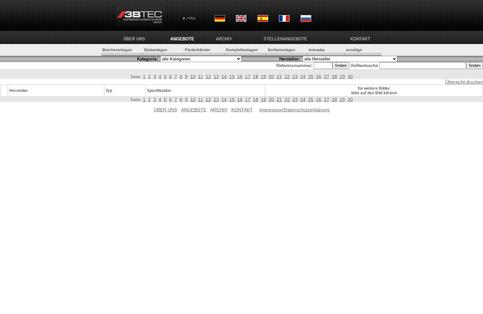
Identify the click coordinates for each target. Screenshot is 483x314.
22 (287, 76)
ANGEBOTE (182, 38)
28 (334, 76)
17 (247, 76)
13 (216, 76)
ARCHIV (224, 38)
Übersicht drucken (464, 81)
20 (271, 76)
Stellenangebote (285, 38)
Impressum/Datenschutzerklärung (294, 109)
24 (303, 76)
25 (310, 76)
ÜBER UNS (134, 38)
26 (318, 76)
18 (255, 76)
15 (232, 76)
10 (193, 76)
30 (350, 76)
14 (224, 76)
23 (295, 76)
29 (342, 76)
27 (326, 76)
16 (239, 76)
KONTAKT (360, 38)
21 (279, 76)
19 (263, 76)
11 (200, 76)
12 (208, 76)
